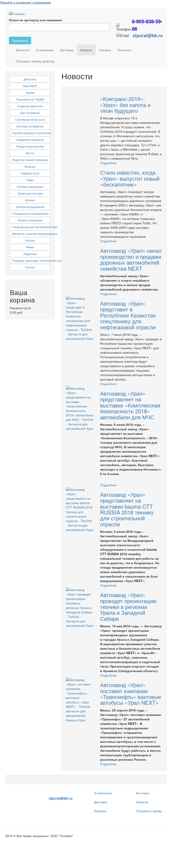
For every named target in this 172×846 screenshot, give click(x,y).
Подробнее (108, 163)
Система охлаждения (30, 126)
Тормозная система (30, 193)
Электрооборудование (30, 207)
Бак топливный (30, 113)
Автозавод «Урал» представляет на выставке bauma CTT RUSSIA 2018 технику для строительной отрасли (127, 509)
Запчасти (22, 50)
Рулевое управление (30, 186)
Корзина (105, 50)
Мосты (30, 153)
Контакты (124, 50)
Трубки (30, 92)
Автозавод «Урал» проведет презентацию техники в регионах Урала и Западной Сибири (128, 606)
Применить (20, 40)
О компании (45, 50)
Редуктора (30, 254)
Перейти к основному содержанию (25, 2)
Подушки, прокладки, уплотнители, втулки (39, 260)
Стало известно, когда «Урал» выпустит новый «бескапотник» (129, 178)
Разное (30, 267)
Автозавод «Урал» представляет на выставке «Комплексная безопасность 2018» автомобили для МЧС (130, 405)
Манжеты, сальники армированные (34, 234)
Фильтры (30, 166)
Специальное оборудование (30, 213)
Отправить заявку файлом (35, 61)
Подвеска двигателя (30, 106)
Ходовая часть (30, 173)
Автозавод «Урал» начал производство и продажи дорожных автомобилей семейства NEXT (130, 259)
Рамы (30, 180)
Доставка (66, 50)
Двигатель (30, 79)
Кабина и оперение (30, 220)
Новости (86, 50)
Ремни (30, 247)
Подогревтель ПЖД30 (30, 99)
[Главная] (18, 13)
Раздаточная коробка (30, 146)
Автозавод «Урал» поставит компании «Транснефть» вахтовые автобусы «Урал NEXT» (130, 693)
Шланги (30, 200)
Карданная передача (30, 139)
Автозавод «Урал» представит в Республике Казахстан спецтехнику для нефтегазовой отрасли (128, 315)
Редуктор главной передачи (30, 160)
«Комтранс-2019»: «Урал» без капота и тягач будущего (125, 104)
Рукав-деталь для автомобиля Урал (35, 227)
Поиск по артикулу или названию (35, 20)
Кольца (30, 240)
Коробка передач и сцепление (31, 133)
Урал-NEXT (30, 86)
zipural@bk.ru (148, 35)
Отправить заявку (149, 811)
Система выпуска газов (30, 119)
